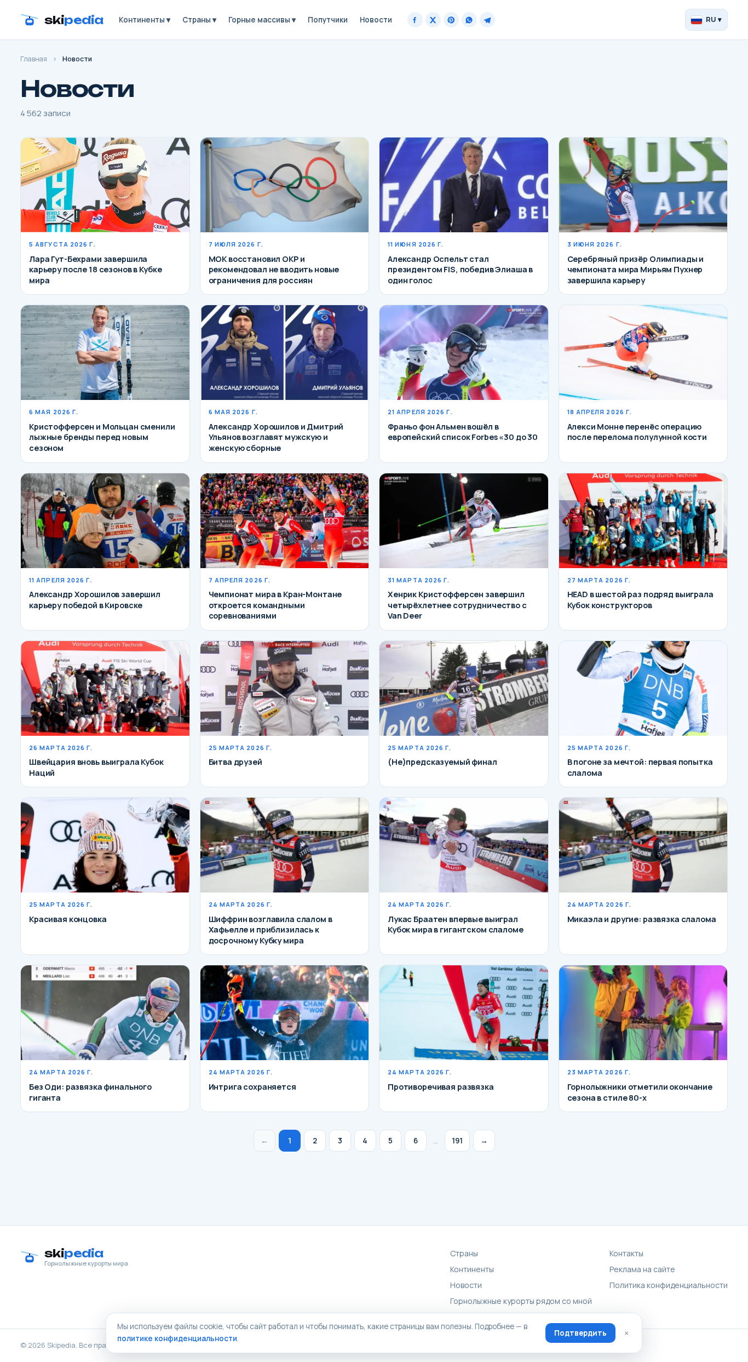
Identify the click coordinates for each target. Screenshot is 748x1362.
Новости (376, 20)
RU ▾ (714, 19)
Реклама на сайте (642, 1269)
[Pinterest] (451, 19)
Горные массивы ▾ (262, 20)
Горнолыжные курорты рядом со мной (521, 1301)
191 (457, 1141)
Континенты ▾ (144, 20)
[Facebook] (415, 19)
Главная (33, 59)
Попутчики (328, 20)
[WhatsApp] (469, 19)
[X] (433, 19)
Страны (464, 1253)
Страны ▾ (199, 20)
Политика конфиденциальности (668, 1285)
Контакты (626, 1253)
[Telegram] (487, 19)
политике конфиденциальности (177, 1338)
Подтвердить (580, 1333)
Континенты (472, 1269)
